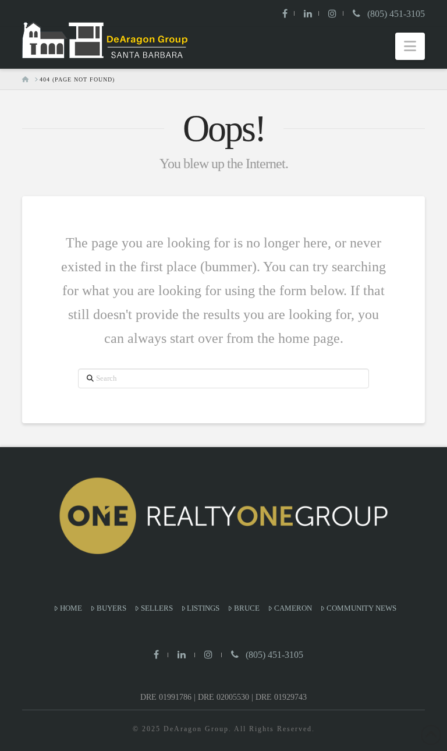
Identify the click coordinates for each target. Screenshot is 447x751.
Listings (203, 608)
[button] (410, 46)
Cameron (293, 608)
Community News (361, 608)
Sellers (157, 608)
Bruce (247, 608)
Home (71, 608)
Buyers (111, 608)
